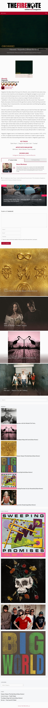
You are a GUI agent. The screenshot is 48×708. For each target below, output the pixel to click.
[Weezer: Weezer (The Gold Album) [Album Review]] (24, 295)
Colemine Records (30, 155)
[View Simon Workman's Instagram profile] (14, 168)
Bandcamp (22, 155)
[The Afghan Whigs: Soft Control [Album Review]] (24, 362)
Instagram (15, 155)
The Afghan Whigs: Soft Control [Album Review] (11, 698)
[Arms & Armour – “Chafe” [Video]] (24, 330)
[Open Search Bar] (46, 13)
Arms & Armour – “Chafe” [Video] (8, 696)
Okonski (15, 180)
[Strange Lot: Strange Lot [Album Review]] (23, 602)
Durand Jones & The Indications (32, 178)
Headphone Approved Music (30, 52)
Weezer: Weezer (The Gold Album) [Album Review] (12, 694)
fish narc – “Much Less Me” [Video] (8, 700)
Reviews (39, 52)
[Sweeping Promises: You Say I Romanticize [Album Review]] (23, 556)
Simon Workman (21, 164)
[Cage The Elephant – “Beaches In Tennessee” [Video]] (23, 628)
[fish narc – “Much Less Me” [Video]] (24, 394)
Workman (19, 180)
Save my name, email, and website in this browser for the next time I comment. (20, 239)
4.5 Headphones (6, 178)
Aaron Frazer (13, 178)
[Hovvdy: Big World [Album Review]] (23, 674)
